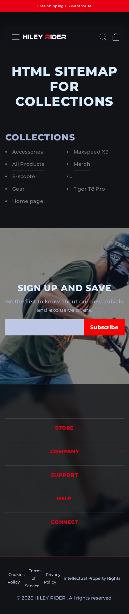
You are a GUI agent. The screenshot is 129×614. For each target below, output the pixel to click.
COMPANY (64, 451)
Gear (18, 189)
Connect (64, 522)
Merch (82, 164)
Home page (27, 201)
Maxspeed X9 (91, 152)
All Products (28, 164)
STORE (64, 428)
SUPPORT (64, 475)
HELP (64, 499)
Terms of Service (33, 578)
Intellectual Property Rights (92, 578)
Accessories (27, 152)
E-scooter (25, 176)
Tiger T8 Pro (89, 189)
